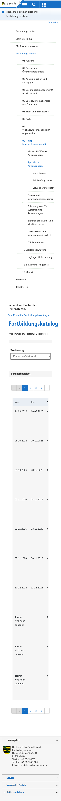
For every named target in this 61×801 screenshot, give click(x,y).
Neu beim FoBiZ (23, 38)
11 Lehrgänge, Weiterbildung (37, 257)
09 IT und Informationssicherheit (34, 142)
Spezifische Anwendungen (35, 164)
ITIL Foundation (36, 242)
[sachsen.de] (9, 5)
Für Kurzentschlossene (27, 46)
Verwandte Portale (16, 785)
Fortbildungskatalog (25, 53)
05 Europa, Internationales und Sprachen (36, 102)
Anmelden (53, 22)
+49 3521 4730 (28, 759)
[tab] (30, 740)
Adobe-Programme (43, 180)
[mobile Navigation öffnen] (24, 4)
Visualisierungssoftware (43, 187)
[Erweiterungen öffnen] (44, 4)
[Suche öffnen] (34, 4)
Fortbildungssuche (25, 31)
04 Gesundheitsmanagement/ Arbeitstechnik (37, 91)
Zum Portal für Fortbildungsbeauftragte (28, 315)
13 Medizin (28, 272)
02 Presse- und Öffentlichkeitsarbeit (33, 70)
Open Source (39, 172)
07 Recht (27, 119)
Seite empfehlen (15, 792)
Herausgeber (13, 740)
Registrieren (21, 286)
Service (10, 778)
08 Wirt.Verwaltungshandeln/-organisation (36, 130)
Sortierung (17, 350)
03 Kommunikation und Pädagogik (34, 80)
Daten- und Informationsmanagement (41, 197)
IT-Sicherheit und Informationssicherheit (39, 233)
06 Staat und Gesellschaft (35, 111)
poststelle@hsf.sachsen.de (34, 765)
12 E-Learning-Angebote (35, 264)
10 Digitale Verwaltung (34, 249)
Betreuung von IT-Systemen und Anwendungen (37, 210)
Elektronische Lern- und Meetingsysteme (40, 222)
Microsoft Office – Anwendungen (37, 153)
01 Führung (28, 60)
